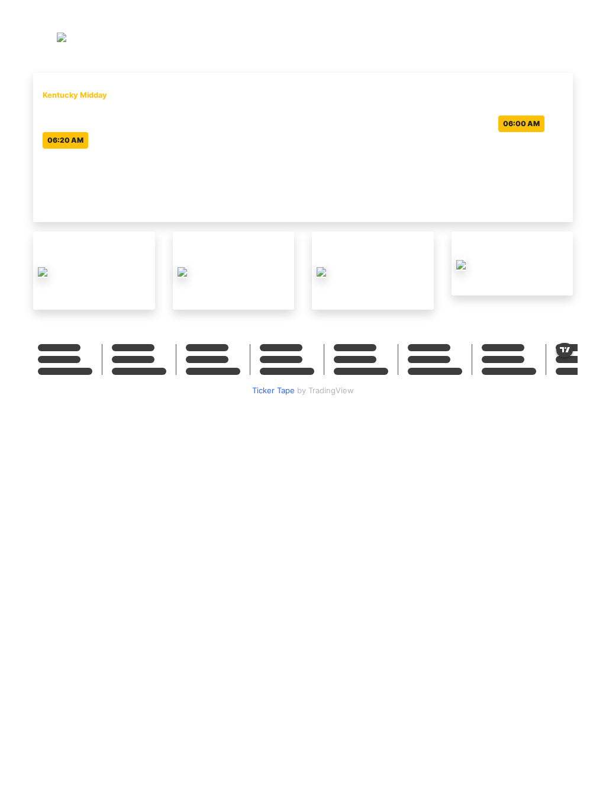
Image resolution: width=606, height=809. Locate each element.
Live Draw (478, 35)
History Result (541, 35)
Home (433, 35)
